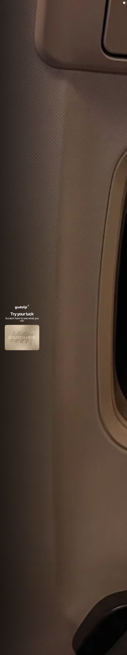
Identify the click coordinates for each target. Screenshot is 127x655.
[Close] (124, 3)
